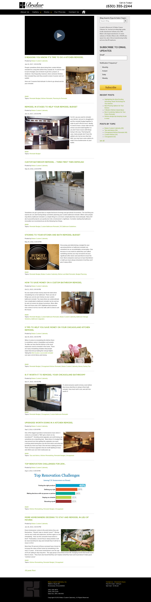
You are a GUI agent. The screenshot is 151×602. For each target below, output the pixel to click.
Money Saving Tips (84, 366)
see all (102, 141)
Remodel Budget (35, 98)
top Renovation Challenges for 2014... (45, 464)
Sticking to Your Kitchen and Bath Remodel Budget (52, 235)
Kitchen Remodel (46, 98)
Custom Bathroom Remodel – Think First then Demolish (54, 162)
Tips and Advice (35, 455)
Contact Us (109, 582)
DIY (61, 226)
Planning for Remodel (60, 98)
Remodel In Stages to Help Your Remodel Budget (51, 107)
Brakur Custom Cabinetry (39, 61)
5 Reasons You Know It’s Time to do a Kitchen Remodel (54, 57)
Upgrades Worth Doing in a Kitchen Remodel (49, 423)
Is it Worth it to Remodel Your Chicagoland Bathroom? (55, 375)
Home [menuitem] (84, 12)
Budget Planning (81, 274)
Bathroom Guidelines (69, 226)
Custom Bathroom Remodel (50, 226)
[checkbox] (113, 73)
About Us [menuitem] (25, 12)
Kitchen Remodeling (47, 455)
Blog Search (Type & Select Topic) (113, 18)
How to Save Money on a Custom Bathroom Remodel (53, 283)
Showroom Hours (120, 582)
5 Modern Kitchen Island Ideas (114, 110)
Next (34, 570)
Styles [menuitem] (46, 12)
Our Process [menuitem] (59, 12)
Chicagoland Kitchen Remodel (51, 366)
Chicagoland (45, 414)
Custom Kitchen (111, 134)
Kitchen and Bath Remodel (66, 274)
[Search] (125, 21)
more (27, 96)
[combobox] (112, 21)
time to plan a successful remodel (42, 353)
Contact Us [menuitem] (74, 12)
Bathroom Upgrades (37, 319)
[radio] (113, 68)
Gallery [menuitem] (35, 12)
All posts (28, 570)
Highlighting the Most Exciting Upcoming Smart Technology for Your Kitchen (115, 101)
